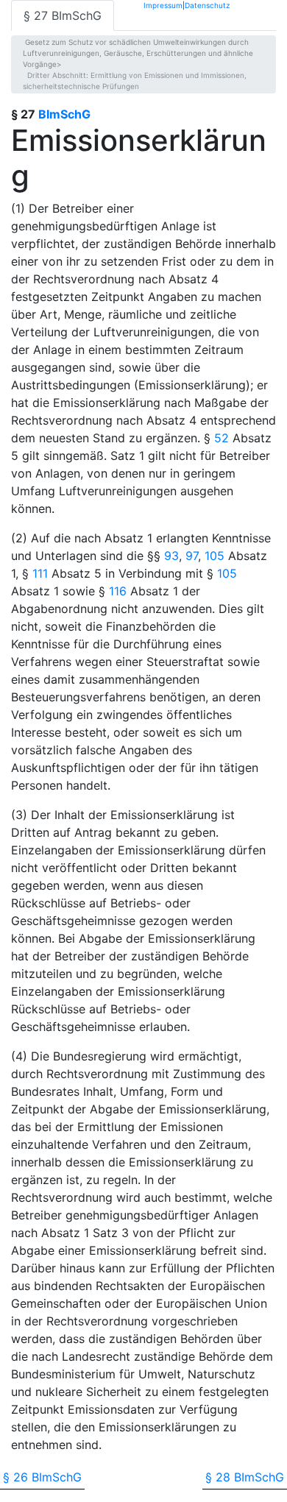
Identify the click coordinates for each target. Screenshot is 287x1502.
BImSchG (64, 114)
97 (191, 555)
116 (118, 591)
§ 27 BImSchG (63, 15)
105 (214, 555)
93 (171, 555)
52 (221, 438)
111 (40, 573)
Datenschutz (207, 5)
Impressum (163, 5)
